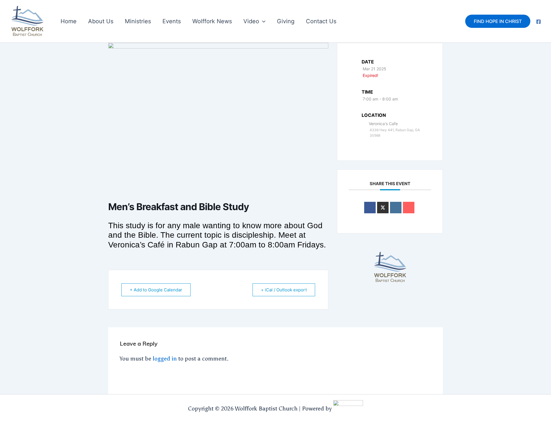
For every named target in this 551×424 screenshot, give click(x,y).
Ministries (138, 21)
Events (171, 21)
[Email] (408, 207)
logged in (165, 358)
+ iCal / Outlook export (284, 290)
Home (69, 21)
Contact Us (321, 21)
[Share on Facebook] (370, 207)
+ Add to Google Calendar (156, 290)
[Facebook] (538, 21)
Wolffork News (212, 21)
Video (251, 21)
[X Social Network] (383, 207)
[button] (262, 21)
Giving (285, 21)
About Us (100, 21)
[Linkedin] (395, 207)
